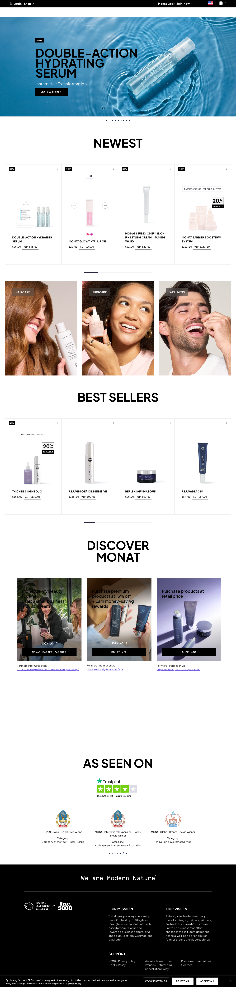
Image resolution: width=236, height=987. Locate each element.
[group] (118, 66)
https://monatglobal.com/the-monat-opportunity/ (48, 669)
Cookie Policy (117, 964)
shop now (33, 254)
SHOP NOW (189, 652)
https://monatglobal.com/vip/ (105, 669)
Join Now (183, 3)
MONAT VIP (119, 652)
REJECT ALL (182, 981)
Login (17, 3)
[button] (212, 3)
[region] (118, 981)
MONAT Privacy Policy (121, 961)
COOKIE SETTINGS (156, 981)
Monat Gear (166, 3)
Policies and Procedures (196, 961)
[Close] (230, 981)
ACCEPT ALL (207, 981)
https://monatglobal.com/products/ (178, 669)
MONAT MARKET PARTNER (49, 652)
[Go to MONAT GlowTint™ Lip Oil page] (90, 205)
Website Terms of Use (158, 961)
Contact (186, 964)
